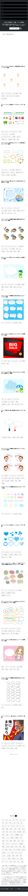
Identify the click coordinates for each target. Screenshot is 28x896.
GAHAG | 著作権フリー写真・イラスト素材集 (14, 22)
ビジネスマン (4, 745)
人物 (20, 93)
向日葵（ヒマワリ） (5, 172)
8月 (3, 822)
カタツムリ (9, 208)
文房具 (14, 437)
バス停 (20, 131)
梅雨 (14, 210)
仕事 (13, 478)
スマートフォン (14, 843)
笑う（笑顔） (4, 98)
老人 (18, 861)
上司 (23, 745)
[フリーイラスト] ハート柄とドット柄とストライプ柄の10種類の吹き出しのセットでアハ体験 (13, 564)
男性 (16, 480)
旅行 (14, 861)
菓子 (24, 831)
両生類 (23, 284)
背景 (3, 213)
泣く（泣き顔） (16, 95)
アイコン (7, 131)
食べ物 (7, 846)
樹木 (14, 139)
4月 (13, 819)
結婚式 (12, 837)
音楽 (19, 828)
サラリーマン (6, 743)
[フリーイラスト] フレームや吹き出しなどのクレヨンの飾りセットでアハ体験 (13, 602)
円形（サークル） (12, 631)
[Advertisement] (14, 51)
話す (3, 707)
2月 (6, 819)
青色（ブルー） (5, 557)
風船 (10, 557)
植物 (14, 840)
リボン (6, 861)
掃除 (3, 846)
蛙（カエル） (10, 213)
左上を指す (7, 480)
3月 (10, 819)
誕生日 (12, 846)
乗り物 (3, 852)
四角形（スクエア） (5, 633)
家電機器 (17, 834)
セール (9, 360)
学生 (11, 831)
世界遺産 (21, 843)
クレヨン (6, 628)
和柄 (22, 861)
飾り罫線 (19, 831)
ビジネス (12, 743)
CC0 (20, 865)
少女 (14, 669)
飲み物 (23, 849)
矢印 (18, 139)
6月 (2, 208)
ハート (12, 551)
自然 (3, 840)
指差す (12, 480)
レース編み (11, 554)
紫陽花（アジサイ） (20, 210)
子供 (8, 251)
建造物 (16, 837)
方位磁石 (10, 139)
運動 (7, 828)
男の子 (15, 251)
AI (5, 208)
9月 (6, 822)
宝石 (20, 554)
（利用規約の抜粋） (17, 879)
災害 (21, 837)
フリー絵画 (2, 9)
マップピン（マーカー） (6, 136)
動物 (3, 287)
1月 (3, 819)
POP (5, 360)
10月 (10, 822)
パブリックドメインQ (3, 15)
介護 (3, 831)
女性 (8, 95)
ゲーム (7, 837)
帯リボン (3, 174)
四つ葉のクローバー (19, 172)
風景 (13, 855)
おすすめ (6, 475)
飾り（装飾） (13, 174)
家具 (7, 831)
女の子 (23, 828)
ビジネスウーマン (19, 743)
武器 (21, 855)
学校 (7, 834)
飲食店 (3, 483)
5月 (17, 819)
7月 (24, 819)
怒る (11, 95)
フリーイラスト (8, 93)
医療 (3, 828)
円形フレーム (18, 169)
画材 (14, 831)
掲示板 (8, 174)
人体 (22, 840)
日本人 (10, 849)
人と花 (3, 855)
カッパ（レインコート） (11, 246)
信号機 (14, 136)
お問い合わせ (2, 12)
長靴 (19, 251)
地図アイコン (4, 139)
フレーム (18, 628)
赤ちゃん (13, 825)
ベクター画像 (15, 93)
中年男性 (3, 748)
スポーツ (8, 843)
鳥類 (20, 846)
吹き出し (3, 95)
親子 (15, 828)
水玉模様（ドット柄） (6, 404)
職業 (19, 480)
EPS (3, 93)
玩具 (22, 834)
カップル (11, 834)
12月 (18, 822)
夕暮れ (21, 858)
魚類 (3, 837)
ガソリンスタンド (13, 131)
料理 (11, 861)
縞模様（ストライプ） (6, 595)
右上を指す (17, 478)
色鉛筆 (21, 437)
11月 (14, 822)
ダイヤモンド (6, 551)
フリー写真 (4, 437)
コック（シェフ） (12, 475)
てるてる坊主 (20, 246)
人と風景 (8, 855)
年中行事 (18, 849)
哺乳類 (14, 858)
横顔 (16, 748)
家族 (3, 834)
